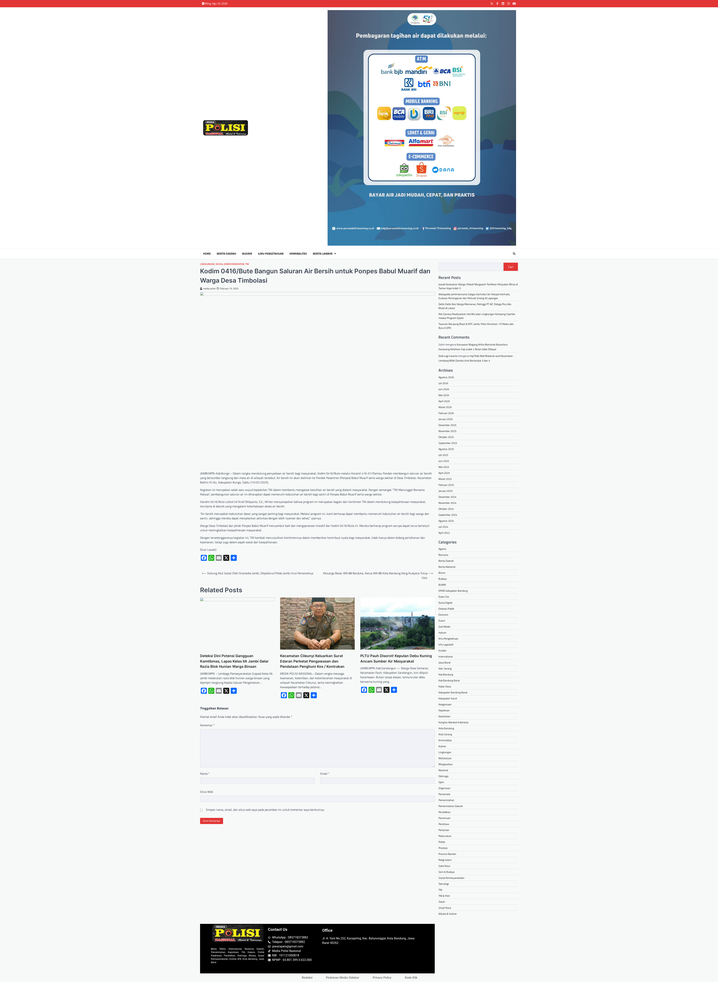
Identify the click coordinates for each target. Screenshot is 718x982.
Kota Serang (445, 734)
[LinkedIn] (503, 3)
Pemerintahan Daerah (450, 806)
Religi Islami (445, 860)
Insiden (442, 650)
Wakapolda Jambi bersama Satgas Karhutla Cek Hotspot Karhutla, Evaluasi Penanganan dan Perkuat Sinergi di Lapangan (474, 296)
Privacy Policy (382, 977)
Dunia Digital (445, 603)
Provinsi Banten (447, 854)
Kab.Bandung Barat (449, 680)
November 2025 (447, 431)
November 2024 (447, 503)
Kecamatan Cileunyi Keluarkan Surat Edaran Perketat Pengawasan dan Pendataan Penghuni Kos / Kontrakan (312, 661)
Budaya (247, 254)
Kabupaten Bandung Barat (452, 692)
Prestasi (443, 848)
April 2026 (444, 401)
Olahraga (443, 776)
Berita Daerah (226, 254)
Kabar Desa (444, 686)
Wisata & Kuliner (447, 914)
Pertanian (443, 830)
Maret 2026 (445, 407)
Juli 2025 (443, 455)
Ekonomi (443, 615)
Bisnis (441, 573)
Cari (510, 267)
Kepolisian (444, 710)
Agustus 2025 (446, 449)
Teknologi (443, 884)
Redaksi (307, 977)
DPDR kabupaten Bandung (453, 591)
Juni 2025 (443, 461)
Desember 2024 (447, 497)
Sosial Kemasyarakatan (230, 264)
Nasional (443, 770)
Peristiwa (443, 824)
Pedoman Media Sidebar (342, 977)
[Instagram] (508, 3)
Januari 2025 (445, 491)
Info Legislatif (445, 644)
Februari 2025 (446, 485)
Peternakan (444, 836)
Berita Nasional (446, 567)
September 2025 (447, 443)
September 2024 (447, 515)
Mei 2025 (443, 467)
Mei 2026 (443, 395)
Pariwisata (444, 794)
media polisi (209, 288)
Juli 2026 (443, 383)
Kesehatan (444, 716)
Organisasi (444, 788)
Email (324, 773)
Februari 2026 (446, 413)
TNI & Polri (444, 896)
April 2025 (444, 473)
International (445, 656)
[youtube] (514, 3)
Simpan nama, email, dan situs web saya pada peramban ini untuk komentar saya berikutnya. (265, 809)
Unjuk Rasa (444, 908)
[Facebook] (497, 3)
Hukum (442, 632)
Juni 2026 (443, 389)
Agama (442, 549)
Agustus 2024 (446, 521)
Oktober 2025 (446, 437)
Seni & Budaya (446, 872)
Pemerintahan (446, 800)
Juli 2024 (443, 527)
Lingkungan (207, 264)
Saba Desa (444, 866)
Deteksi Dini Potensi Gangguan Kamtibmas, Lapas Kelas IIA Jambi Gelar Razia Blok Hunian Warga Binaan (234, 661)
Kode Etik (411, 977)
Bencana (443, 555)
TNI (247, 264)
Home (207, 254)
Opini (441, 782)
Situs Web (206, 791)
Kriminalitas (298, 254)
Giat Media (444, 626)
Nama (205, 773)
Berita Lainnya (322, 254)
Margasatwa (445, 764)
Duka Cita (443, 597)
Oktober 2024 (446, 509)
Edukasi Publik (446, 609)
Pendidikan (444, 812)
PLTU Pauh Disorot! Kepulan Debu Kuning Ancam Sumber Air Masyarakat (396, 658)
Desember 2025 (447, 425)
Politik (441, 842)
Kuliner (442, 746)
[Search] (514, 253)
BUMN (442, 585)
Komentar (207, 725)
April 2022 (444, 533)
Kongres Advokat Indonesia (453, 722)
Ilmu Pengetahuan (270, 254)
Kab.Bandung (445, 674)
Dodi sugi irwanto (448, 356)
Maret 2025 (445, 479)
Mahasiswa (444, 758)
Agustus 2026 (446, 377)
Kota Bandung (446, 728)
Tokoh (441, 902)
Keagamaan (445, 704)
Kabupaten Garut (447, 698)
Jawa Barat (444, 662)
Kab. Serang (445, 668)
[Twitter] (492, 3)
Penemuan (444, 818)
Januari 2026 (445, 419)
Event (441, 621)
